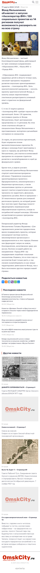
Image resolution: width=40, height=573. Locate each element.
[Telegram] (9, 282)
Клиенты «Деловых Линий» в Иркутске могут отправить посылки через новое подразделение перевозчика (20, 311)
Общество (24, 7)
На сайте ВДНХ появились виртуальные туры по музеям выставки (20, 331)
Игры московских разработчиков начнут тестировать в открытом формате (17, 321)
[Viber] (12, 282)
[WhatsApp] (15, 282)
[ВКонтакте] (3, 282)
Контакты (20, 569)
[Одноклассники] (6, 282)
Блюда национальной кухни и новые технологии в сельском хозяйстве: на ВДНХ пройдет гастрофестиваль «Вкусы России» (18, 341)
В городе (5, 384)
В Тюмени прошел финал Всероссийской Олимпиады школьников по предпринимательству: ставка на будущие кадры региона (18, 298)
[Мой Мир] (18, 282)
